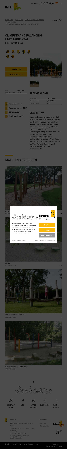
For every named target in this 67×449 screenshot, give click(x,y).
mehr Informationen (46, 235)
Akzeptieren (47, 225)
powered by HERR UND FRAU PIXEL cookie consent (45, 240)
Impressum (14, 240)
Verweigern (47, 230)
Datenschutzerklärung (21, 240)
